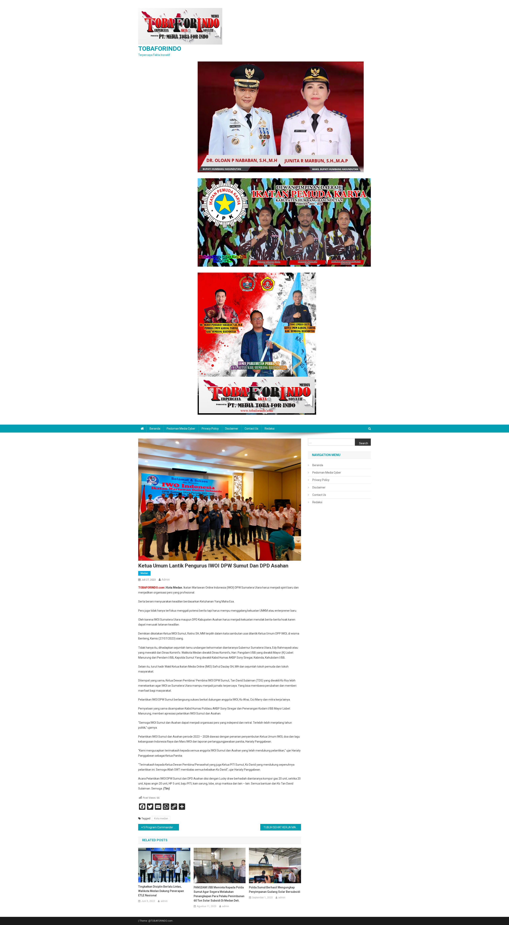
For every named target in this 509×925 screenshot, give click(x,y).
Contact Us (251, 428)
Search (363, 443)
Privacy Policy (210, 428)
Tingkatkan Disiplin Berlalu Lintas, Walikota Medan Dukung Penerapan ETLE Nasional (161, 891)
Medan (144, 573)
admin (166, 579)
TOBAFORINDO (159, 48)
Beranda (155, 428)
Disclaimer (231, 428)
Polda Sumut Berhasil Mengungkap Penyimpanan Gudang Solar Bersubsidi (274, 889)
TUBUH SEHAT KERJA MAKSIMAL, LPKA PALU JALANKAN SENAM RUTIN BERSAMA (282, 827)
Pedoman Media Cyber (181, 428)
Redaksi (270, 428)
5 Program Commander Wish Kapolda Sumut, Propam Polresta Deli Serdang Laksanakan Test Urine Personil (161, 827)
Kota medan (161, 818)
